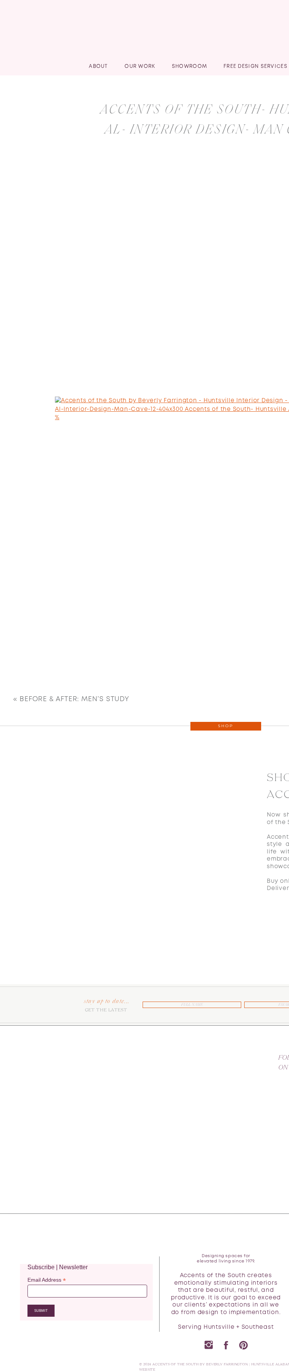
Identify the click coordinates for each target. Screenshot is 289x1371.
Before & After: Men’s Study (74, 699)
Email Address (46, 1280)
